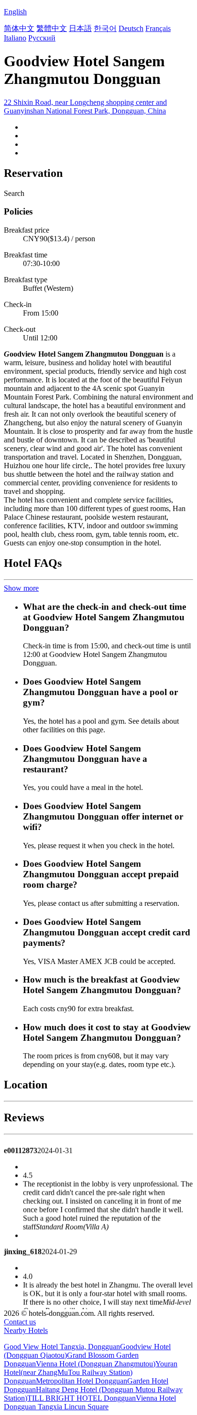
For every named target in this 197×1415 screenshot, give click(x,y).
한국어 (105, 28)
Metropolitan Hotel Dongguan (81, 1381)
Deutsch (131, 28)
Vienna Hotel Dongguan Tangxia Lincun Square (90, 1402)
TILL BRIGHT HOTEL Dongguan (81, 1398)
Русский (41, 38)
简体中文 (19, 28)
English (15, 12)
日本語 (80, 28)
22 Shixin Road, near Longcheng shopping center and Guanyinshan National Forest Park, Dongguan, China (85, 106)
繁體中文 (51, 28)
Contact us (20, 1322)
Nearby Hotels (26, 1330)
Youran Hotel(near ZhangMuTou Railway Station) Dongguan (90, 1372)
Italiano (15, 38)
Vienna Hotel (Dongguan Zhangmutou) (95, 1364)
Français (158, 28)
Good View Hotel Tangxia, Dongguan (62, 1347)
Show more (21, 588)
